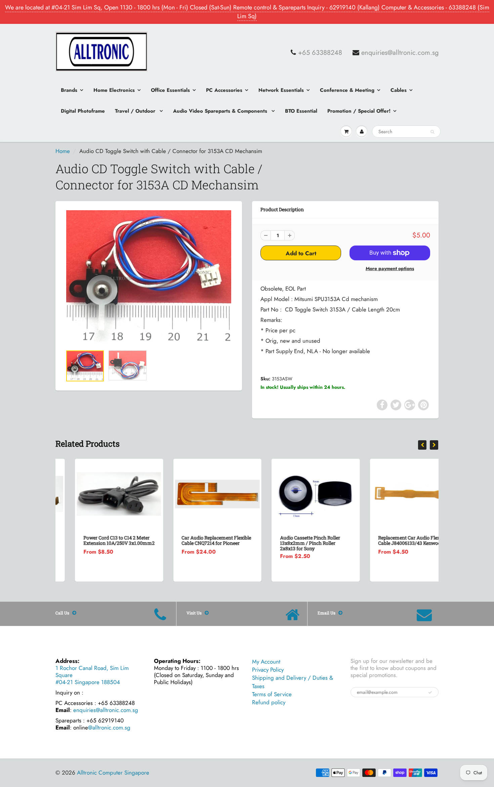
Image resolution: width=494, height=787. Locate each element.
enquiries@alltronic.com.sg (400, 53)
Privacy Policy (268, 670)
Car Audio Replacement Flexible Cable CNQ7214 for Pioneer (197, 540)
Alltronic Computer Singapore (113, 773)
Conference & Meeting (347, 90)
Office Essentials (170, 90)
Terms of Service (272, 694)
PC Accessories (224, 90)
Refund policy (268, 702)
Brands (69, 90)
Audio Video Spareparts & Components (221, 111)
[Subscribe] (430, 692)
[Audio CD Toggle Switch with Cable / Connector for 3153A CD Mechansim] (149, 277)
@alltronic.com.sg (109, 727)
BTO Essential (301, 111)
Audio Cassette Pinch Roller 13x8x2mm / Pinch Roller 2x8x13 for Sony (290, 543)
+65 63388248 (320, 53)
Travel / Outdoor (136, 111)
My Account (266, 662)
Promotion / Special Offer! (358, 111)
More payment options (390, 268)
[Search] (432, 131)
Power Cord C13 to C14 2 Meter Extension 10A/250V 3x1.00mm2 (99, 540)
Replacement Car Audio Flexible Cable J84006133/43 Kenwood (393, 540)
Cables (398, 90)
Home (62, 151)
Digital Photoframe (83, 111)
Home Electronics (114, 90)
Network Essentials (281, 90)
